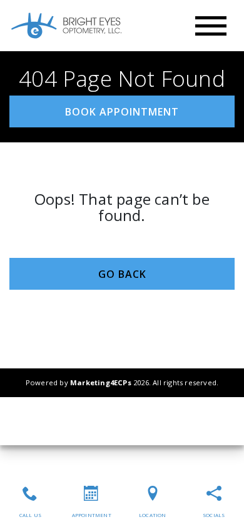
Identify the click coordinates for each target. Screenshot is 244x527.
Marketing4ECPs (100, 382)
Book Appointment (122, 112)
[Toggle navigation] (211, 26)
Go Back (122, 274)
